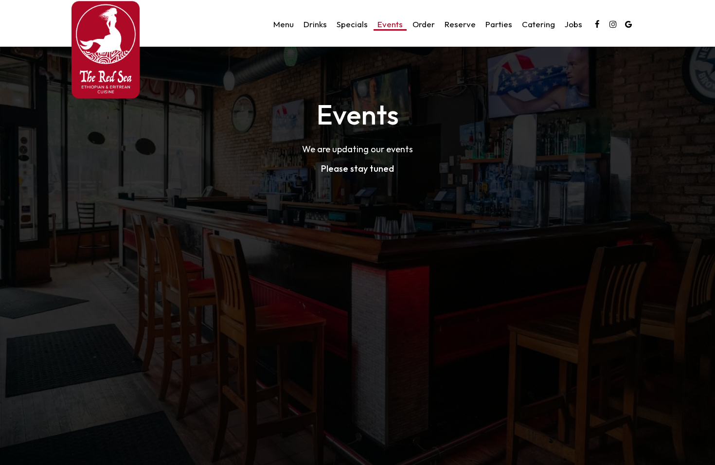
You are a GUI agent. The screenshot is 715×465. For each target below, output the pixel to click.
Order (423, 24)
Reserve (460, 24)
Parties (498, 24)
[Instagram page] (613, 24)
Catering (538, 24)
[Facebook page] (597, 24)
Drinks (315, 24)
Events (390, 24)
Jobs (573, 24)
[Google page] (628, 24)
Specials (352, 24)
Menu (283, 24)
